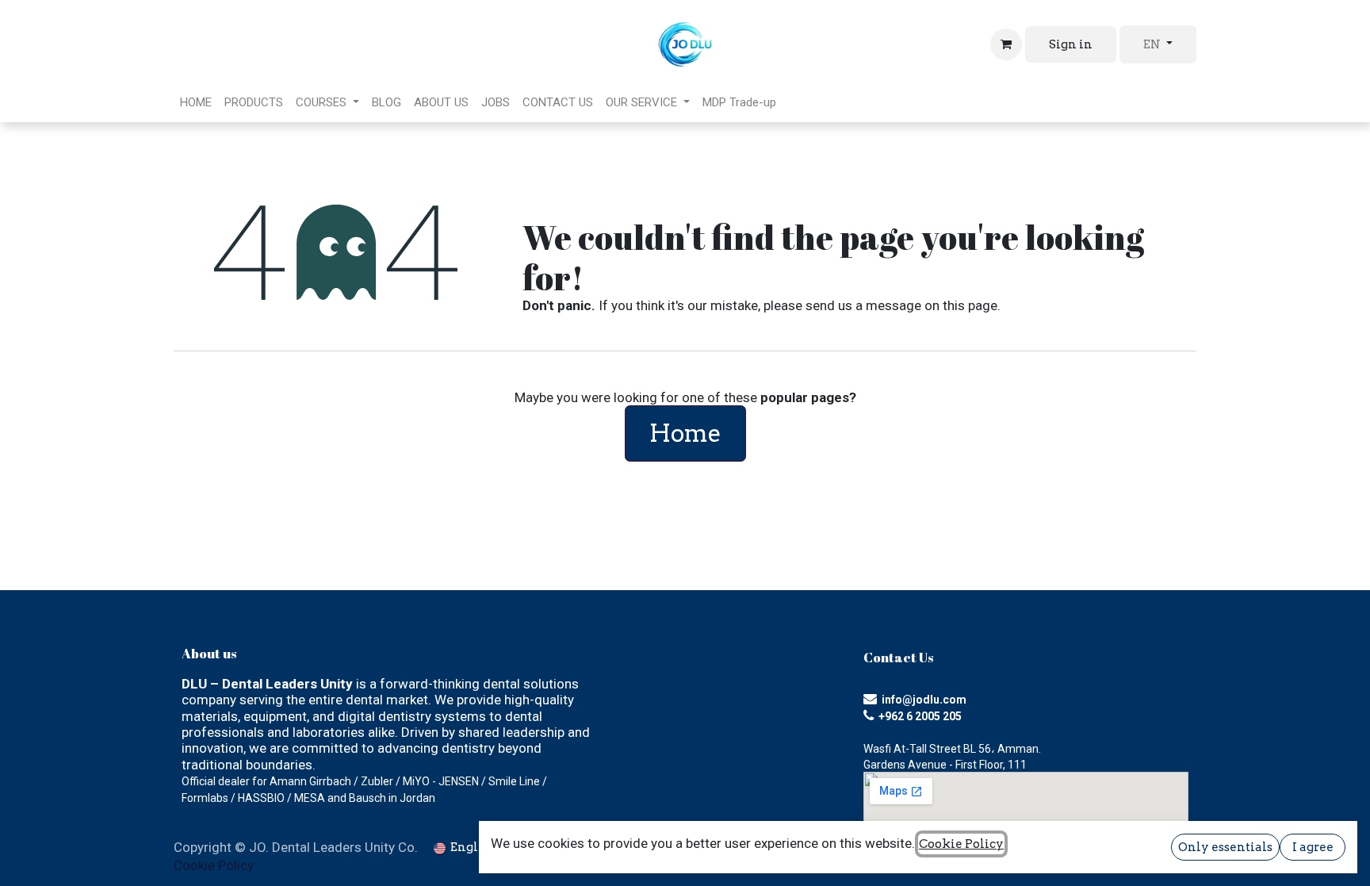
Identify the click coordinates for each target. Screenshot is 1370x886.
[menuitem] (196, 102)
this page (970, 305)
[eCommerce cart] (1006, 44)
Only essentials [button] (1225, 847)
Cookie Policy (214, 865)
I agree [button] (1313, 847)
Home (685, 433)
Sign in (1071, 44)
